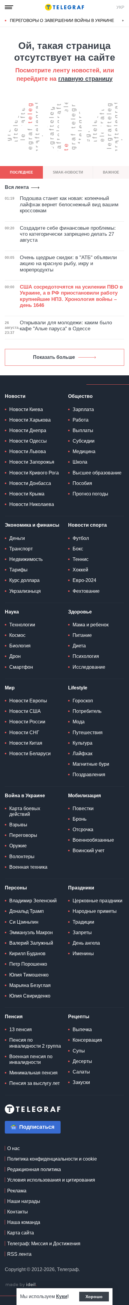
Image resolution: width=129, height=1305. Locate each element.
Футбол (81, 538)
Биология (20, 645)
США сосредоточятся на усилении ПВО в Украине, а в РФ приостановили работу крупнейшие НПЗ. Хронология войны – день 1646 (71, 296)
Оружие (18, 845)
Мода (79, 721)
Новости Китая (25, 743)
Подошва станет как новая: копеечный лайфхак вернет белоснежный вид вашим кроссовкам (69, 204)
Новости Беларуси (30, 753)
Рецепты (78, 1016)
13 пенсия (20, 1029)
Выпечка (82, 1029)
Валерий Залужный (31, 943)
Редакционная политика (34, 1169)
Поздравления (89, 774)
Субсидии (83, 441)
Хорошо (94, 1296)
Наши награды (23, 1201)
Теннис (80, 559)
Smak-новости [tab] (68, 172)
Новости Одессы (28, 441)
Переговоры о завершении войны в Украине (62, 20)
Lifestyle (77, 687)
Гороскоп (83, 700)
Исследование (89, 667)
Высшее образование (97, 472)
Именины (83, 953)
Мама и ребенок (91, 624)
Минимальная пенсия (33, 1072)
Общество (80, 396)
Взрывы (18, 824)
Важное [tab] (111, 172)
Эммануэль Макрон (31, 932)
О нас (13, 1148)
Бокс (78, 548)
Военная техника (28, 867)
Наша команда (23, 1222)
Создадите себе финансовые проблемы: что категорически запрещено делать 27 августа (68, 234)
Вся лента (17, 187)
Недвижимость (26, 559)
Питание (82, 635)
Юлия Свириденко (29, 995)
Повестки (83, 808)
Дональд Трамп (26, 911)
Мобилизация (84, 795)
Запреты (82, 932)
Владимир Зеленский (33, 900)
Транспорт (21, 548)
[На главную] (64, 7)
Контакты (17, 1211)
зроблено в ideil (21, 1285)
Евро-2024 (84, 580)
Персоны (16, 887)
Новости (15, 396)
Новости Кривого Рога (34, 472)
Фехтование (86, 591)
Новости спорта (87, 525)
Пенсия (13, 1016)
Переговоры (23, 835)
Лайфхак (82, 753)
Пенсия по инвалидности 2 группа (35, 1042)
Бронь (79, 819)
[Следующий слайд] (123, 21)
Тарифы (18, 569)
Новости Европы (28, 700)
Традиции (83, 922)
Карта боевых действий (24, 811)
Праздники (81, 887)
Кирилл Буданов (27, 953)
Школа (80, 462)
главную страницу (85, 78)
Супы (79, 1050)
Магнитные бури (91, 764)
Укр (120, 7)
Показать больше (54, 357)
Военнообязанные (93, 840)
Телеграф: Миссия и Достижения (43, 1243)
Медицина (84, 451)
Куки (61, 1296)
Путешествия (88, 732)
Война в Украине (25, 795)
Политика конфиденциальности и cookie (52, 1158)
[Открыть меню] (9, 7)
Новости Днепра (27, 430)
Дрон (15, 656)
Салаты (81, 1071)
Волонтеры (21, 856)
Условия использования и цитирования (51, 1179)
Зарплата (83, 409)
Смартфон (21, 667)
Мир (10, 687)
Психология (86, 656)
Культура (82, 743)
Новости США (25, 711)
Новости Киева (26, 409)
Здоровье (80, 611)
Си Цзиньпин (23, 922)
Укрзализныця (25, 591)
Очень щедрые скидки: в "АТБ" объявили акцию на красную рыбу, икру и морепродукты (68, 264)
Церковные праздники (97, 900)
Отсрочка (83, 829)
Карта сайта (20, 1232)
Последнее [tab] (21, 172)
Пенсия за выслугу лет (34, 1083)
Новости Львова (27, 451)
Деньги (17, 538)
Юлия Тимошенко (29, 974)
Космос (17, 635)
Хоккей (80, 569)
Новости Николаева (31, 504)
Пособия (82, 483)
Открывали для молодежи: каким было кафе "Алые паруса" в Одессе (66, 326)
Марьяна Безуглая (30, 985)
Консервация (87, 1040)
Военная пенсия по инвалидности (30, 1059)
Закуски (81, 1082)
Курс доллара (24, 580)
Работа (80, 419)
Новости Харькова (30, 419)
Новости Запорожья (31, 462)
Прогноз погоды (90, 493)
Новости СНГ (24, 732)
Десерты (82, 1061)
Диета (79, 645)
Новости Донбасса (30, 483)
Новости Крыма (26, 493)
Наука (12, 611)
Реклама (16, 1190)
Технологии (22, 624)
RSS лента (19, 1254)
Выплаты (83, 430)
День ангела (86, 943)
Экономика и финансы (32, 525)
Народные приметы (95, 911)
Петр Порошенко (28, 964)
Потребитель (87, 711)
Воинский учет (88, 850)
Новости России (27, 721)
